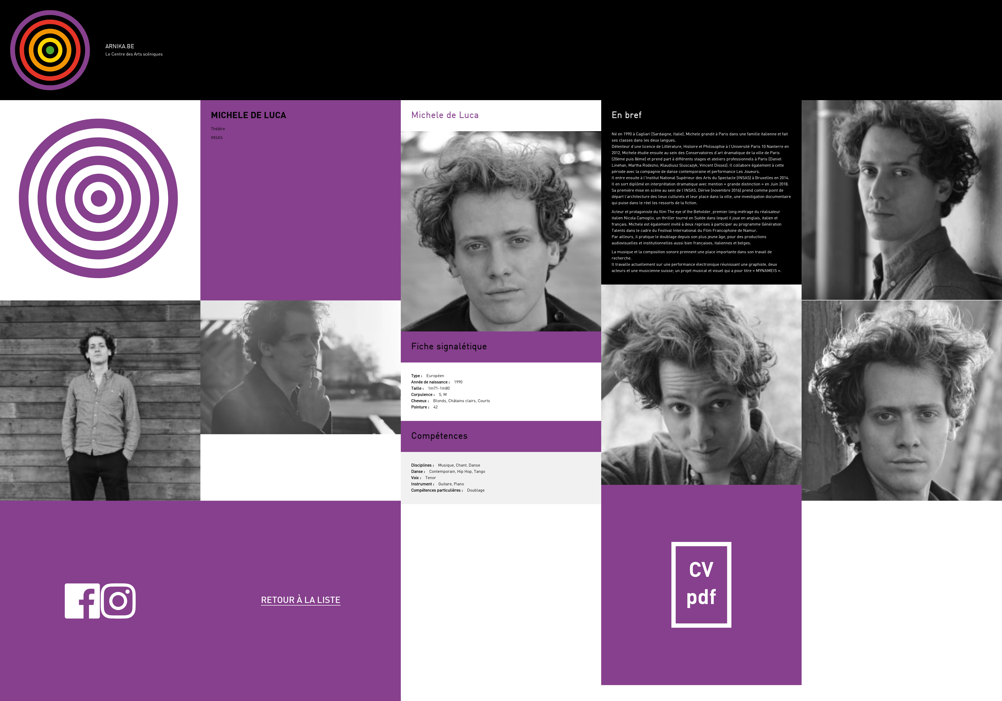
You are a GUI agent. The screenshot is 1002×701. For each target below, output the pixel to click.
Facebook (82, 600)
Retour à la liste (301, 600)
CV (701, 585)
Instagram (118, 600)
